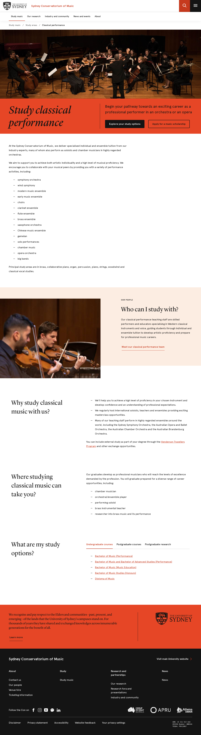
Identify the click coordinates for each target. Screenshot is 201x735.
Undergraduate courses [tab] (99, 544)
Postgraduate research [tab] (158, 544)
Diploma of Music (105, 578)
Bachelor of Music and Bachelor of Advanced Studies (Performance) (133, 561)
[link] (15, 25)
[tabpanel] (138, 569)
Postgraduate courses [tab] (129, 544)
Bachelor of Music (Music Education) (115, 567)
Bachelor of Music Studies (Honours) (115, 573)
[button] (184, 6)
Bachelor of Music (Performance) (114, 556)
